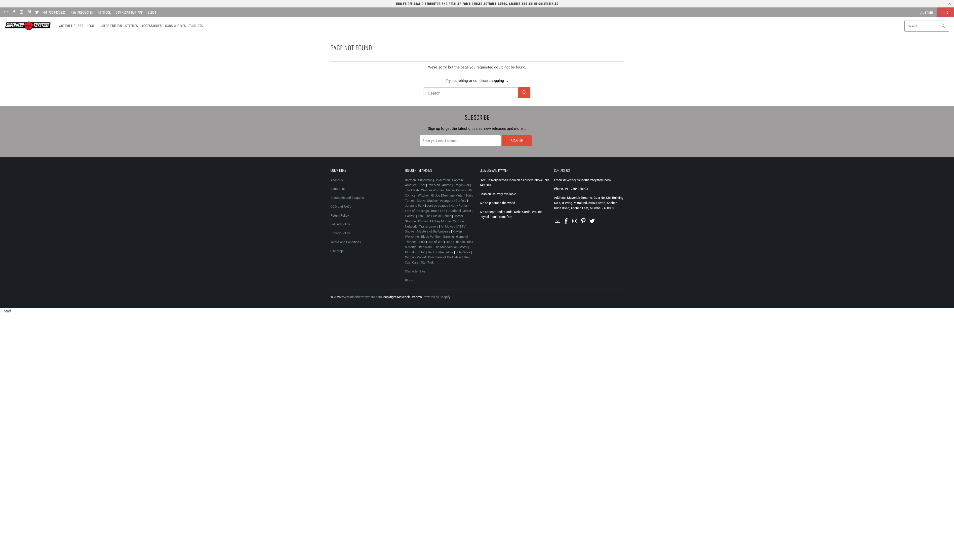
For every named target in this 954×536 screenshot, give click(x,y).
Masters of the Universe (433, 231)
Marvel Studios (427, 200)
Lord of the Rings (417, 211)
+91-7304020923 (54, 12)
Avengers (446, 200)
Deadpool (454, 211)
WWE (464, 247)
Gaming (448, 236)
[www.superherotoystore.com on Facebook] (13, 12)
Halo (449, 242)
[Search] (943, 26)
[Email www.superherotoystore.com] (6, 12)
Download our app (129, 12)
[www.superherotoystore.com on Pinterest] (29, 12)
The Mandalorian (446, 247)
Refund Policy (340, 224)
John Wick (463, 252)
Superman (425, 180)
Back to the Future (441, 252)
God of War (435, 242)
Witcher (423, 195)
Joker (467, 211)
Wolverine (412, 236)
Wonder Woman (432, 190)
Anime (446, 185)
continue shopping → (491, 80)
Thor (422, 185)
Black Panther (431, 236)
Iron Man (434, 185)
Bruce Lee (438, 211)
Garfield (460, 200)
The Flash (412, 190)
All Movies (448, 226)
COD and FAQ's (340, 206)
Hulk (422, 242)
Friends (459, 242)
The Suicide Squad (438, 216)
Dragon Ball (461, 185)
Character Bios (415, 271)
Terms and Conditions (345, 242)
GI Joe (435, 195)
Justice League (437, 205)
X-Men (457, 231)
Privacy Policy (340, 233)
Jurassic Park (414, 205)
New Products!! (82, 12)
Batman (410, 180)
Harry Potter (458, 205)
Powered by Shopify (436, 297)
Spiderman (442, 180)
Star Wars (425, 247)
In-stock (104, 12)
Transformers (428, 226)
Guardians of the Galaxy (445, 257)
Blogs (152, 12)
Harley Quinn (414, 216)
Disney (423, 221)
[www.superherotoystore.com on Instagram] (21, 12)
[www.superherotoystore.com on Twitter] (37, 12)
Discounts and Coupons (347, 198)
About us (336, 180)
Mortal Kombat (415, 252)
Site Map (336, 251)
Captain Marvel (415, 257)
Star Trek (427, 262)
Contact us (338, 189)
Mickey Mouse (440, 221)
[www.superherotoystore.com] (28, 26)
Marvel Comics (456, 190)
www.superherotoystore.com (361, 297)
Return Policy (339, 215)
